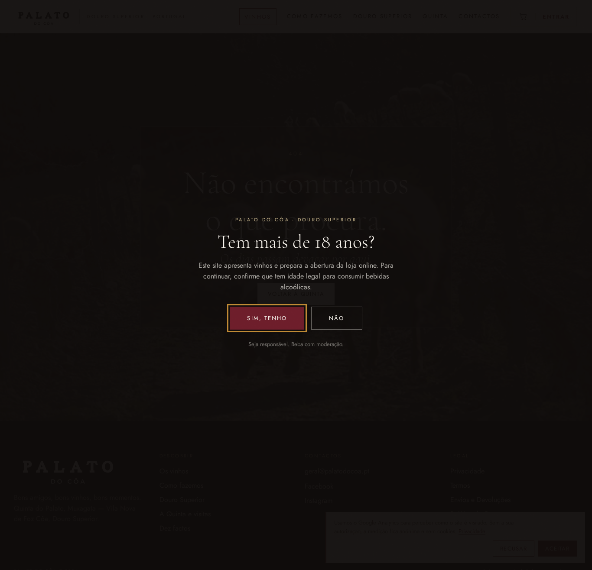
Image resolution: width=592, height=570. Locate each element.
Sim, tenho (267, 318)
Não (336, 318)
